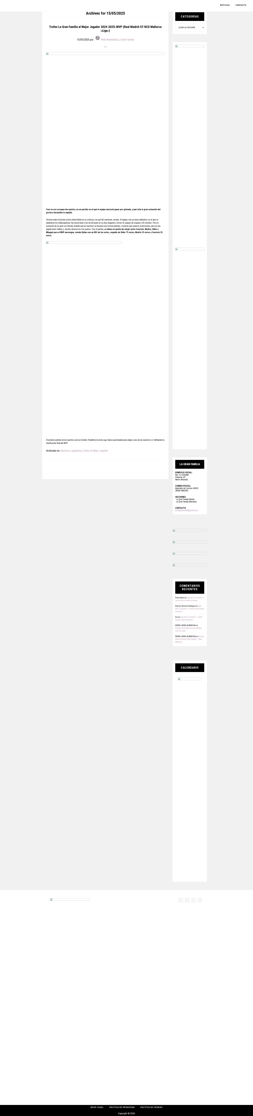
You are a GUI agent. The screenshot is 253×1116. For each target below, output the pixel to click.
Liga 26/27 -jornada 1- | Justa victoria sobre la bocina (189, 609)
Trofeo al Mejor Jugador (95, 450)
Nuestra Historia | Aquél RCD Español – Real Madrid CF (189, 639)
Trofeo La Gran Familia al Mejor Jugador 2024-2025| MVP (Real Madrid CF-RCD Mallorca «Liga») (105, 29)
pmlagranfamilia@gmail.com (186, 510)
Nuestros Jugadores (71, 450)
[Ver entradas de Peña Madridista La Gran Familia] (97, 38)
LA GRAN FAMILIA (21, 5)
